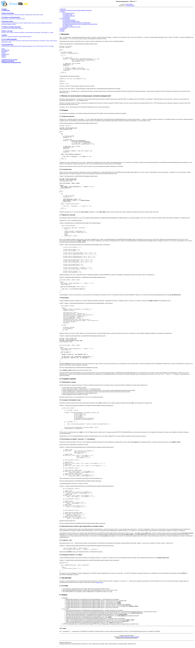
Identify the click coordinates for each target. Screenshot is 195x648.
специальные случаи (20, 18)
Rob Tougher (129, 4)
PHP (38, 46)
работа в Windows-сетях (34, 40)
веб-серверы (42, 40)
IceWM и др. (20, 28)
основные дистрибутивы (19, 14)
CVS (49, 46)
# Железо (3, 55)
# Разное (3, 57)
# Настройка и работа (7, 21)
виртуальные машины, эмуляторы (8, 24)
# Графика (4, 35)
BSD (34, 14)
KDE (16, 28)
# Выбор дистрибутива (7, 13)
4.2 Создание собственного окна (71, 21)
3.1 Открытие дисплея (68, 13)
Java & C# (42, 46)
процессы (34, 22)
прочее (41, 14)
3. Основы (62, 11)
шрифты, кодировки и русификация (17, 32)
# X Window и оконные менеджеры (11, 26)
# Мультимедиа (5, 50)
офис (8, 32)
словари (51, 32)
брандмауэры (18, 40)
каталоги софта (12, 18)
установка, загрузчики (6, 22)
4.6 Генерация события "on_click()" (72, 26)
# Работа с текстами (6, 31)
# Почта (3, 52)
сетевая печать (4, 42)
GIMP (2, 36)
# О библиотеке (5, 10)
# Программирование (7, 44)
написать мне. (99, 582)
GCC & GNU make (5, 46)
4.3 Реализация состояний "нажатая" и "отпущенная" (76, 22)
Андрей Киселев (130, 5)
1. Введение (62, 9)
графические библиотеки (27, 46)
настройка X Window (5, 28)
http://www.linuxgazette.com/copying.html (130, 636)
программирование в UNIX (15, 46)
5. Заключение (63, 28)
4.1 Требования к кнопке (69, 20)
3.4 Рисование (66, 17)
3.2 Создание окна (67, 14)
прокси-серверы (53, 40)
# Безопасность (5, 54)
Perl (36, 46)
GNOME (13, 28)
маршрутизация (25, 40)
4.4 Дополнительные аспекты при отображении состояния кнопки (80, 24)
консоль (21, 22)
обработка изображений (12, 36)
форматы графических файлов (24, 36)
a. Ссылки (62, 29)
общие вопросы (4, 18)
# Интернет (4, 51)
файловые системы (27, 22)
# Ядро (3, 48)
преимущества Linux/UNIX (7, 14)
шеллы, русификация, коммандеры (44, 22)
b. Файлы (61, 30)
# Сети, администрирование (9, 39)
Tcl (34, 46)
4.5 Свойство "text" (68, 25)
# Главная (4, 9)
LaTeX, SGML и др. (45, 32)
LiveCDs (37, 14)
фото (5, 36)
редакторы (3, 32)
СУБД (46, 46)
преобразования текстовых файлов (32, 32)
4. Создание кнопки (64, 18)
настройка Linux (15, 22)
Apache (47, 40)
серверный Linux (28, 14)
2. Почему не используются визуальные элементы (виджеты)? (75, 10)
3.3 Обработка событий (69, 15)
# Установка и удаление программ (10, 17)
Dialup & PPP (11, 40)
